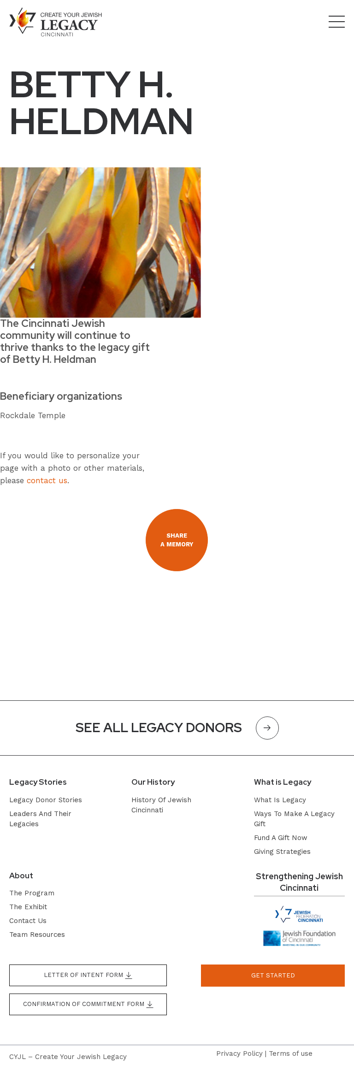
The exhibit (28, 907)
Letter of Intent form (84, 974)
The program (31, 893)
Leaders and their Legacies (40, 819)
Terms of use (291, 1053)
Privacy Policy (239, 1053)
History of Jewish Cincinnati (161, 805)
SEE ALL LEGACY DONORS (159, 727)
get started (273, 975)
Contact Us (28, 921)
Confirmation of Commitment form (84, 1003)
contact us (47, 480)
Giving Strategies (282, 851)
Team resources (37, 934)
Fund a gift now (280, 838)
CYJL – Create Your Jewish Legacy (68, 1057)
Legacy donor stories (45, 800)
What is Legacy (280, 800)
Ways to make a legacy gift (294, 819)
